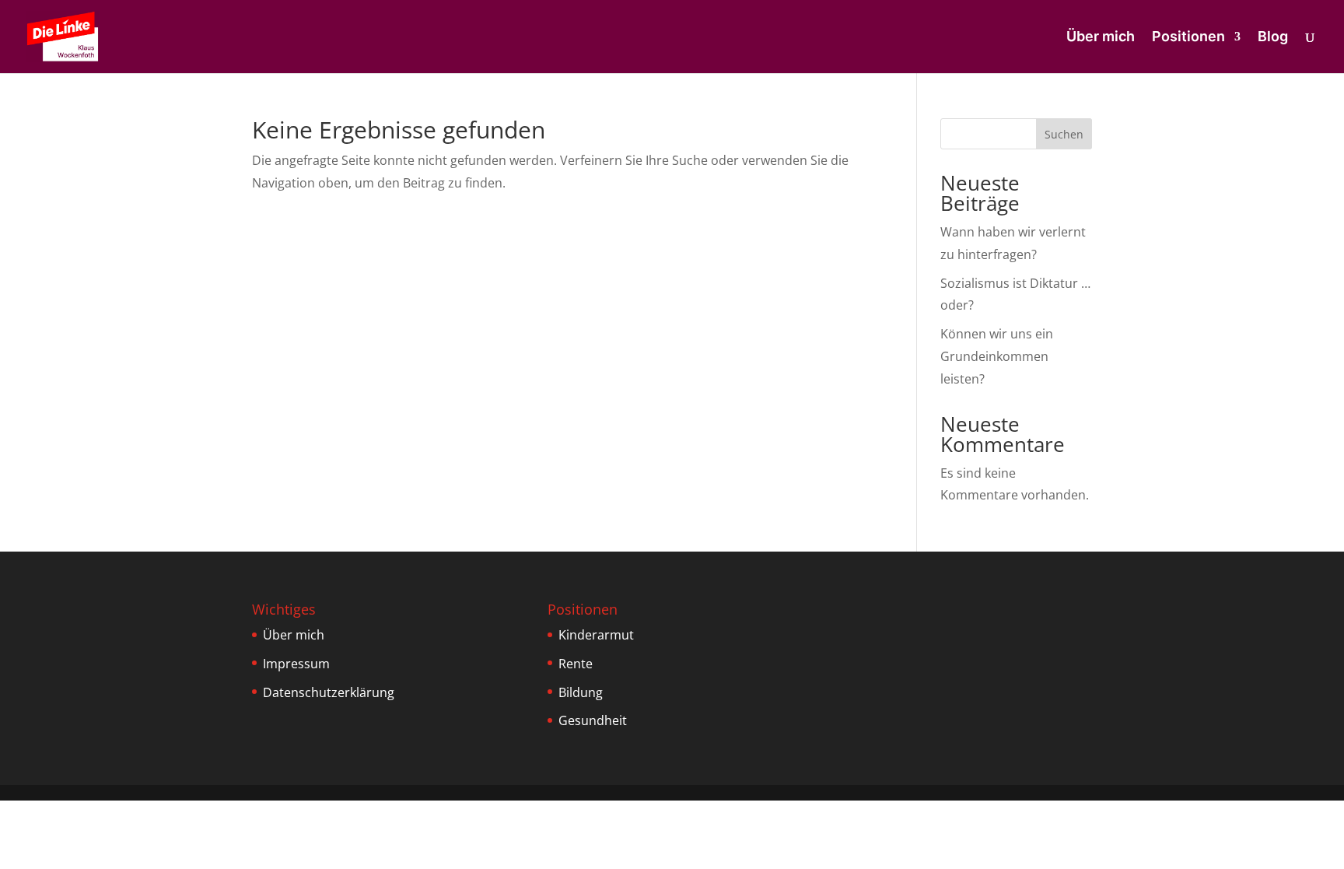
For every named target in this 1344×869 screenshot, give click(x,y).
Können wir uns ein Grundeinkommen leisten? (996, 356)
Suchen (1064, 134)
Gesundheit (592, 720)
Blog (1273, 37)
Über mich (1100, 37)
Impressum (296, 663)
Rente (575, 663)
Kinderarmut (596, 634)
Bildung (580, 692)
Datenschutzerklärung (328, 692)
